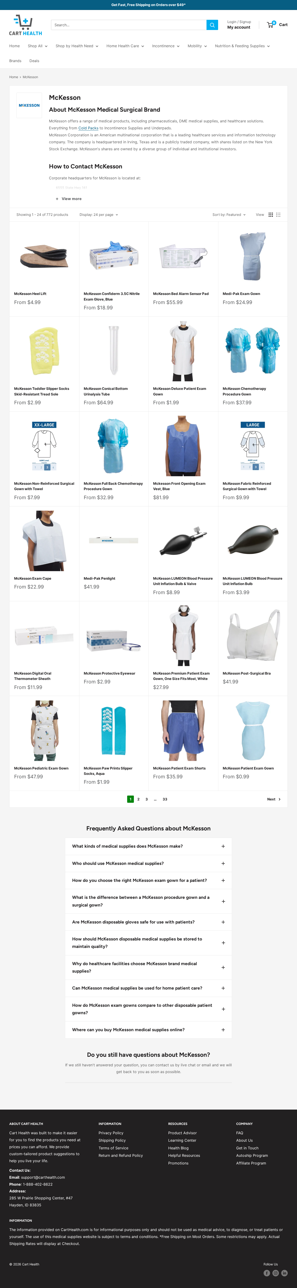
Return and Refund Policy (121, 1155)
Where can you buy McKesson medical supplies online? (128, 1029)
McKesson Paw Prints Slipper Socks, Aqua (108, 771)
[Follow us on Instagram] (275, 1273)
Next (271, 799)
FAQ (239, 1133)
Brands (15, 60)
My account (238, 27)
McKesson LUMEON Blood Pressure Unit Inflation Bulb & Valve (183, 581)
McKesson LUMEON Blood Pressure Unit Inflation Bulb (252, 581)
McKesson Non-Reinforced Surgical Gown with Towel (44, 486)
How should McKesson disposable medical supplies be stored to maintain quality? (137, 942)
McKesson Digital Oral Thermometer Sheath (32, 676)
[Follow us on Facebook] (267, 1273)
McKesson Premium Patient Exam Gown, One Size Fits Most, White (181, 676)
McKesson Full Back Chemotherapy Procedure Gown (113, 486)
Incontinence (163, 45)
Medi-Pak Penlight (99, 578)
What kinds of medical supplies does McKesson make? (127, 846)
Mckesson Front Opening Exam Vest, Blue (179, 486)
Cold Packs (88, 128)
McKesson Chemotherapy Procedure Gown (244, 391)
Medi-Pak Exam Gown (241, 293)
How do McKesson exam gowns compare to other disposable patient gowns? (142, 1009)
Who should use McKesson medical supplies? (118, 863)
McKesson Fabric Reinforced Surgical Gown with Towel (247, 486)
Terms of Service (113, 1148)
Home (14, 45)
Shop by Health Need (74, 45)
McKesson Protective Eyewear (109, 673)
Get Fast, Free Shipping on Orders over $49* (148, 5)
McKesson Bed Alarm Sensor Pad (181, 293)
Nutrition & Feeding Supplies (240, 45)
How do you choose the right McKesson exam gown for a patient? (139, 880)
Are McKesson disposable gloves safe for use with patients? (133, 922)
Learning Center (182, 1140)
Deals (34, 60)
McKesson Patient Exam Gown (248, 768)
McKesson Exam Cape (32, 578)
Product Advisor (182, 1133)
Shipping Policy (112, 1140)
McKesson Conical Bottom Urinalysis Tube (106, 391)
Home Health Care (123, 45)
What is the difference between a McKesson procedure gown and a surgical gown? (141, 901)
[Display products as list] (278, 215)
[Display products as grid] (271, 215)
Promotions (178, 1163)
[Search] (212, 25)
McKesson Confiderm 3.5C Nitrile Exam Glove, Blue (112, 296)
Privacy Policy (111, 1133)
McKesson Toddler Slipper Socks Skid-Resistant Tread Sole (41, 391)
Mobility (195, 45)
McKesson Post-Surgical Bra (247, 673)
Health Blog (178, 1148)
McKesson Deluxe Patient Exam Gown (179, 391)
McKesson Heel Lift (30, 293)
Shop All (35, 45)
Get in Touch (247, 1148)
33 (165, 799)
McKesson (30, 77)
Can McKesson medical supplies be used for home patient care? (137, 988)
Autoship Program (252, 1155)
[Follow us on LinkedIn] (284, 1273)
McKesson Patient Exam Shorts (179, 768)
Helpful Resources (184, 1155)
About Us (244, 1140)
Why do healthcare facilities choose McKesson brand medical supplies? (134, 967)
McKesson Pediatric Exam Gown (41, 768)
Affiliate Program (251, 1163)
